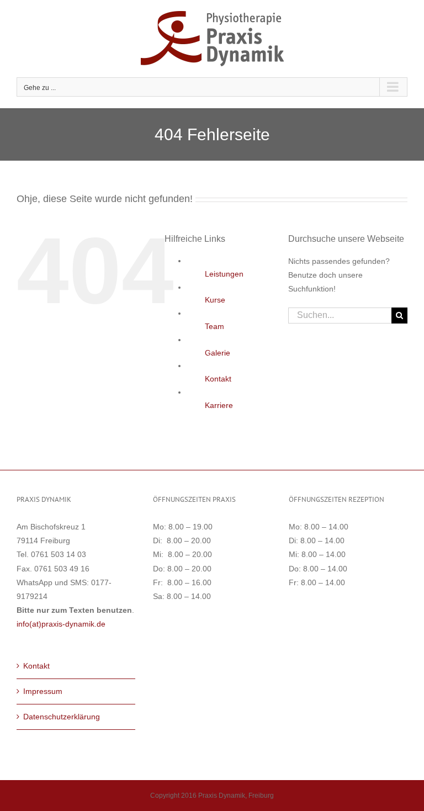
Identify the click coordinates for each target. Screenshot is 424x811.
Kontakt (218, 378)
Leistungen (224, 273)
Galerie (217, 352)
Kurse (215, 299)
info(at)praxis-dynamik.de (61, 623)
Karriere (219, 405)
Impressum (42, 691)
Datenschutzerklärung (61, 716)
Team (214, 326)
